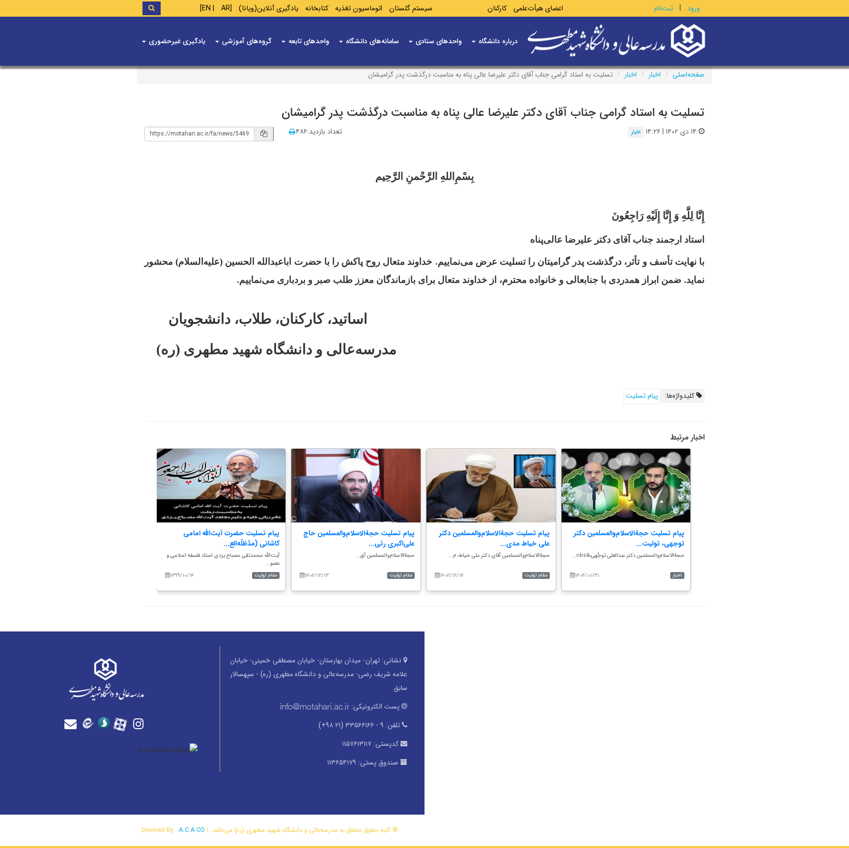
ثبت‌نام (663, 8)
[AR (226, 8)
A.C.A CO (192, 830)
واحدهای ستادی (438, 41)
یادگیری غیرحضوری (176, 41)
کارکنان (497, 8)
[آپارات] (122, 723)
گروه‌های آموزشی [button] (246, 41)
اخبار (655, 74)
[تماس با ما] (72, 724)
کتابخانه (316, 8)
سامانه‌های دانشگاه (371, 41)
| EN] (207, 8)
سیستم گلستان (410, 8)
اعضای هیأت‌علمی (538, 8)
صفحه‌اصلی (689, 74)
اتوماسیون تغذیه (358, 8)
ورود (693, 8)
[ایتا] (89, 723)
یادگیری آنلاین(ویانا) (268, 8)
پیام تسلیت (642, 395)
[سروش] (106, 723)
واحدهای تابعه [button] (307, 41)
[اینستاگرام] (139, 724)
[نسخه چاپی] (292, 132)
